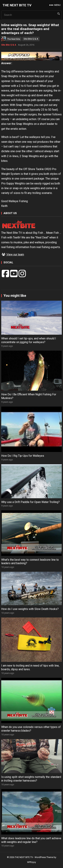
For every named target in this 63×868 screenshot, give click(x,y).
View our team (15, 254)
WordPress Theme (44, 857)
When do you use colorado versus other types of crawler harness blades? (31, 728)
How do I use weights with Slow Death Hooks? (30, 609)
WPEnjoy (31, 862)
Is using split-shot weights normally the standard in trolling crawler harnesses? (31, 778)
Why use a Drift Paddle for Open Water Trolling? (30, 502)
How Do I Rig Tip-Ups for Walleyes (22, 455)
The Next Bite (13, 39)
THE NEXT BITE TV (16, 5)
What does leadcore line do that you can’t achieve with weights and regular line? (31, 840)
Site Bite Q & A (31, 39)
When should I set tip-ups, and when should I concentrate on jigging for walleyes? (28, 340)
